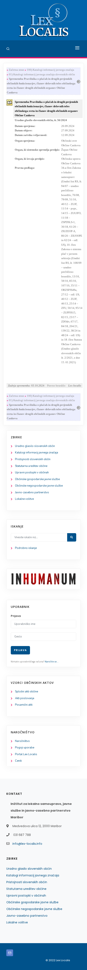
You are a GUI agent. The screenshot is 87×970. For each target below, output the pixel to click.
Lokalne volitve (24, 499)
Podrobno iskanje (26, 548)
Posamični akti (24, 705)
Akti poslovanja (24, 698)
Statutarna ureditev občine (31, 466)
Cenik (18, 761)
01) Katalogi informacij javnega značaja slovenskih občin (42, 74)
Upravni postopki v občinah (32, 472)
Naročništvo (22, 741)
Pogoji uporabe (24, 747)
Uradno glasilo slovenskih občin (35, 446)
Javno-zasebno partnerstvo (32, 492)
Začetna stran (16, 69)
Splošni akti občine (26, 691)
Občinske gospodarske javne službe (37, 479)
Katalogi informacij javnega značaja (36, 452)
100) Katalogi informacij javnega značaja (50, 69)
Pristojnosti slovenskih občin (32, 459)
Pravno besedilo (56, 385)
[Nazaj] (78, 81)
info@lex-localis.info (27, 844)
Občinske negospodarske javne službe (39, 486)
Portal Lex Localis (26, 754)
